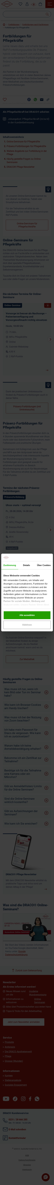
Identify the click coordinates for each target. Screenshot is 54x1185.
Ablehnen (27, 625)
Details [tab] (26, 565)
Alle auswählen (27, 615)
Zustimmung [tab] (9, 565)
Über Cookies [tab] (44, 565)
